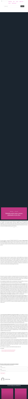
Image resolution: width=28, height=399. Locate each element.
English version (21, 1)
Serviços (17, 1)
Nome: (1, 366)
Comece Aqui (10, 1)
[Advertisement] (14, 234)
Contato (9, 3)
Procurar (22, 6)
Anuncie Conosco (14, 3)
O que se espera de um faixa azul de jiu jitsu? (8, 351)
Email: (1, 369)
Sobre (14, 1)
